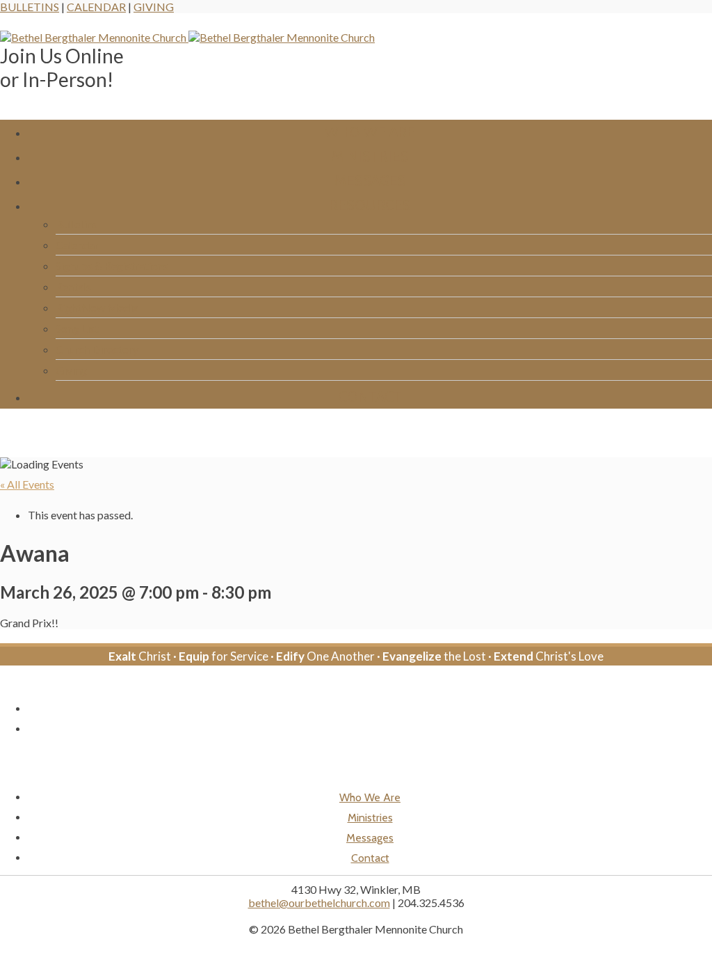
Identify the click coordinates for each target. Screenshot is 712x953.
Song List (77, 328)
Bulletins (29, 6)
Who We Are (370, 132)
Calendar (96, 6)
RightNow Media (97, 307)
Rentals (73, 286)
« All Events (27, 484)
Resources (370, 205)
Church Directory (97, 349)
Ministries (370, 156)
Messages (370, 180)
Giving (154, 6)
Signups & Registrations (112, 265)
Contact (370, 396)
